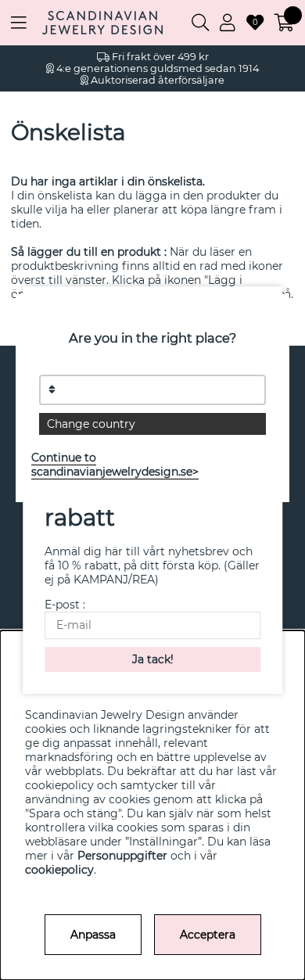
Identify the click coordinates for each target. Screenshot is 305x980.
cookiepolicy (59, 870)
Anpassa (93, 935)
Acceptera (207, 935)
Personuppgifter (122, 856)
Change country (91, 424)
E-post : (65, 605)
